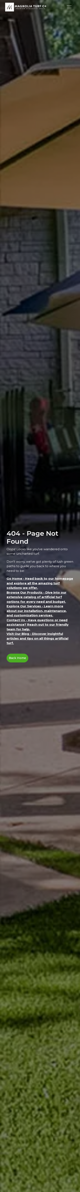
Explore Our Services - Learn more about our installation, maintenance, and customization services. (37, 610)
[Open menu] (69, 7)
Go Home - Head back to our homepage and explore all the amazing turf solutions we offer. (40, 583)
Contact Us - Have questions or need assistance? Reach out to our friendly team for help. (38, 624)
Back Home (17, 658)
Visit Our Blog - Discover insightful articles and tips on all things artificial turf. (37, 638)
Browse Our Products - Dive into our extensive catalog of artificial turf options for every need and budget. (36, 597)
